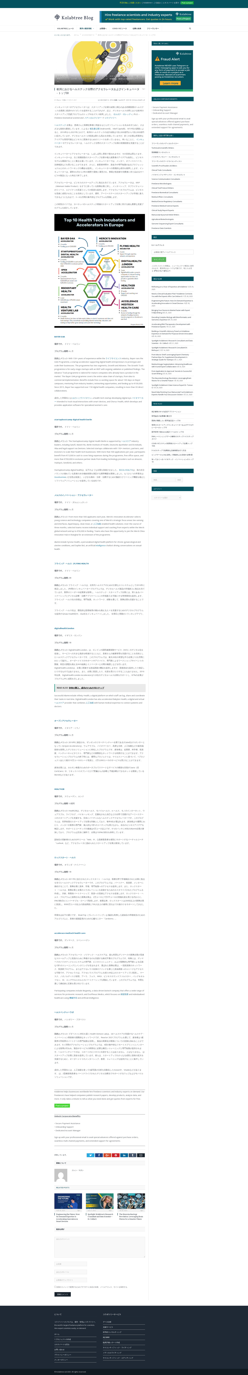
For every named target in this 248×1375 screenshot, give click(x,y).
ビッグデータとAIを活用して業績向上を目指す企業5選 (172, 455)
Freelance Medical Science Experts (165, 206)
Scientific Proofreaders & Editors (164, 166)
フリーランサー (153, 28)
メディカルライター (93, 117)
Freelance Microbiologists (162, 183)
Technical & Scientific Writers (163, 148)
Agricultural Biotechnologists (163, 219)
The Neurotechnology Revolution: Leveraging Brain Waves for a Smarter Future (131, 1216)
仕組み (158, 2)
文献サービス (108, 1327)
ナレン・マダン (62, 100)
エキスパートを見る (61, 1344)
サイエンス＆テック (138, 100)
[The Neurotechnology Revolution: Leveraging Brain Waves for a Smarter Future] (131, 1202)
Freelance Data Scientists (161, 228)
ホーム (56, 1334)
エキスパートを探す (171, 2)
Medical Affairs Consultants (162, 197)
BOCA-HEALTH (126, 470)
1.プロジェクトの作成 (62, 1339)
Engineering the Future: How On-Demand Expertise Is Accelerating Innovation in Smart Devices (68, 1217)
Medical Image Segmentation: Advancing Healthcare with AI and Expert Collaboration (172, 365)
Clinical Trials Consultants (162, 170)
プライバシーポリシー (162, 271)
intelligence (101, 545)
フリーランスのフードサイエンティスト (167, 161)
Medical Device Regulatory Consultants (167, 201)
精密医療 (124, 994)
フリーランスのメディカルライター (165, 143)
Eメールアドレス (158, 245)
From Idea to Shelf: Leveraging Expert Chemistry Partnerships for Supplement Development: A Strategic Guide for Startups (170, 357)
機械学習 (73, 998)
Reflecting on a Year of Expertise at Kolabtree (169, 287)
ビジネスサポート (103, 100)
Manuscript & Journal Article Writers (165, 215)
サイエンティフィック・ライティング (117, 1347)
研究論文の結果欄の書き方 (162, 416)
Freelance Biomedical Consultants (165, 192)
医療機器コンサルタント (161, 152)
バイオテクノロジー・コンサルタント (166, 157)
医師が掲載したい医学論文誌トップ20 (166, 420)
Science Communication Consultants (166, 179)
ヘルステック (60, 125)
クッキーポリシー (61, 1360)
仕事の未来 (137, 28)
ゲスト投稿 (113, 100)
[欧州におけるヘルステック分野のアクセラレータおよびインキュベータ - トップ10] (99, 63)
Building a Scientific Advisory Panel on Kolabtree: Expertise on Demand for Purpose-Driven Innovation (172, 332)
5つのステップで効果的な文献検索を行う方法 (169, 450)
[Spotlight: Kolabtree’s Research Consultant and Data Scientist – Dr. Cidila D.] (100, 1202)
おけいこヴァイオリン (82, 398)
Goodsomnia (60, 477)
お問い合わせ (59, 1349)
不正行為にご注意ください (130, 2)
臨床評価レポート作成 (111, 1342)
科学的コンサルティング (112, 1332)
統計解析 (106, 1337)
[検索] (190, 28)
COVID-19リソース (119, 28)
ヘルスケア (121, 100)
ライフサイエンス (113, 358)
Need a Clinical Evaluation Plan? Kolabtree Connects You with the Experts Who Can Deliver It (172, 295)
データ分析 (107, 1322)
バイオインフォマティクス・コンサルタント (168, 174)
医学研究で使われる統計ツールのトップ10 (168, 432)
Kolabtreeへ (148, 2)
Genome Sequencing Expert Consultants (167, 223)
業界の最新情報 (86, 28)
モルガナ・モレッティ (123, 114)
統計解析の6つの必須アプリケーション (166, 411)
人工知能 (97, 523)
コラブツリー (110, 117)
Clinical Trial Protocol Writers (163, 188)
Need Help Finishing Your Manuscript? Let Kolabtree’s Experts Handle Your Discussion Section (172, 393)
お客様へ (103, 28)
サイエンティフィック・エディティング (118, 1358)
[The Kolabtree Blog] (73, 16)
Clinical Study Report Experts (163, 210)
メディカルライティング (112, 1352)
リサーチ (128, 100)
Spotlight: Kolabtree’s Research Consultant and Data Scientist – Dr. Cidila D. (100, 1216)
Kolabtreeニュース (65, 28)
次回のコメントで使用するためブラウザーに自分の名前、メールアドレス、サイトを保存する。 (92, 1287)
